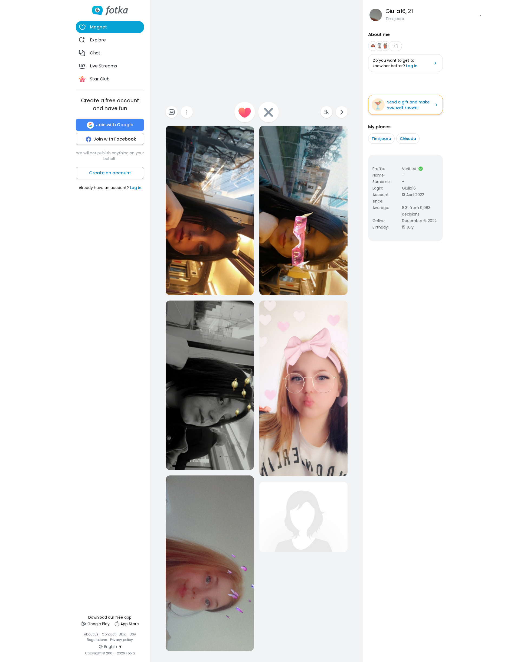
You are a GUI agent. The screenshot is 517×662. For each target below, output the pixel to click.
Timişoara (381, 138)
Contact (109, 634)
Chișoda (408, 138)
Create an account (110, 173)
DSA (133, 634)
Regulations (97, 639)
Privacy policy (121, 639)
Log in (135, 188)
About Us (91, 634)
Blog (122, 634)
